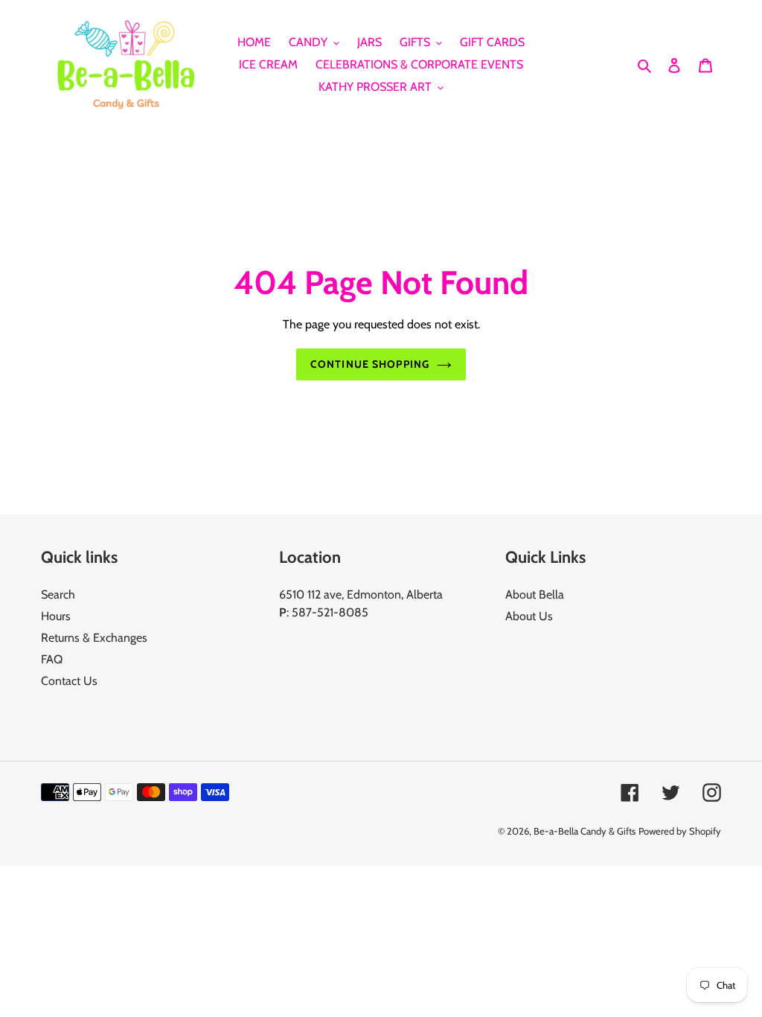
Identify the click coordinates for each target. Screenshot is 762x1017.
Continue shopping (369, 364)
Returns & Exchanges (94, 638)
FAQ (52, 659)
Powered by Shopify (679, 831)
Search (58, 594)
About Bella (534, 594)
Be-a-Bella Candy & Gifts (584, 831)
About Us (529, 616)
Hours (56, 616)
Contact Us (69, 681)
